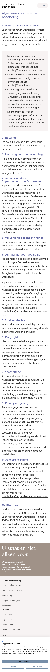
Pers (4, 635)
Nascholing (7, 595)
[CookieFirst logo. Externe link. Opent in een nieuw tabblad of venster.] (3, 641)
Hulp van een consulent (12, 590)
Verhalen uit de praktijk (12, 629)
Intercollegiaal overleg (12, 585)
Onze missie (7, 614)
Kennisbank (7, 605)
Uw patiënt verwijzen (11, 600)
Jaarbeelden (7, 624)
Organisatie (7, 619)
